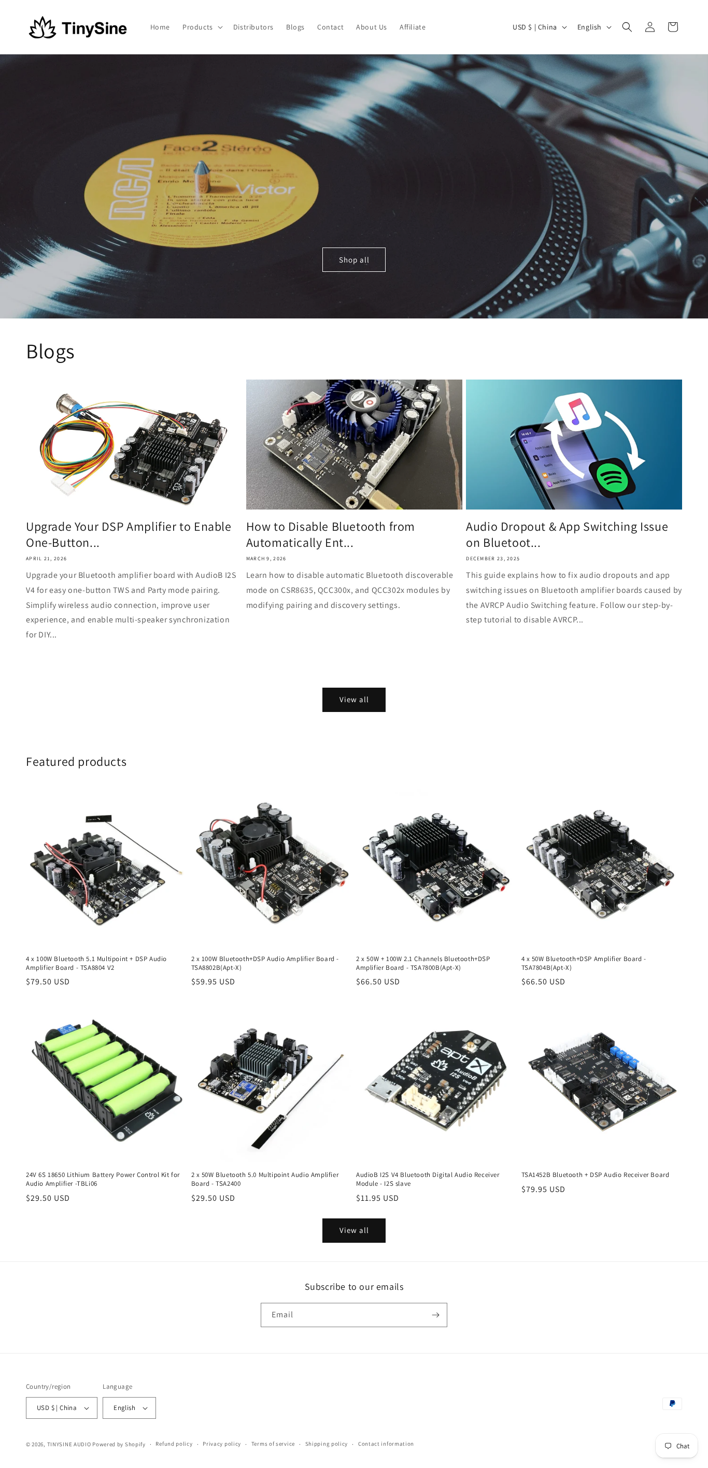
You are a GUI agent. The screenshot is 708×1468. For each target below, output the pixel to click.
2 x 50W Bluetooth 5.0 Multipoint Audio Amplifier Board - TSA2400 (265, 1179)
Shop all (354, 259)
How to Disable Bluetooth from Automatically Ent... (330, 534)
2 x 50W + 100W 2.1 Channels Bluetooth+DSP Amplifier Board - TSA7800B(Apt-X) (423, 963)
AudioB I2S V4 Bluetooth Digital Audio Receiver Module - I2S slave (428, 1179)
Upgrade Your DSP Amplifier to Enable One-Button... (129, 534)
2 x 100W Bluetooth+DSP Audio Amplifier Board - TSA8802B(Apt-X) (265, 963)
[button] (201, 27)
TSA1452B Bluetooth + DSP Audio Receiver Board (595, 1175)
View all (354, 699)
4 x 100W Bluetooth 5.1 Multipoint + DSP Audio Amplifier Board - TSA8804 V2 (96, 963)
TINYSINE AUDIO (69, 1444)
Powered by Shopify (119, 1444)
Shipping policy (326, 1443)
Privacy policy (222, 1443)
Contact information (386, 1443)
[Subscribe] (435, 1315)
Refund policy (173, 1443)
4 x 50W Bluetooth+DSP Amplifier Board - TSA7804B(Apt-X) (583, 963)
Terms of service (273, 1443)
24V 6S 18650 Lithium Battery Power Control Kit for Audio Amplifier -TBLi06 (103, 1179)
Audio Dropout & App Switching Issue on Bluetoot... (567, 534)
